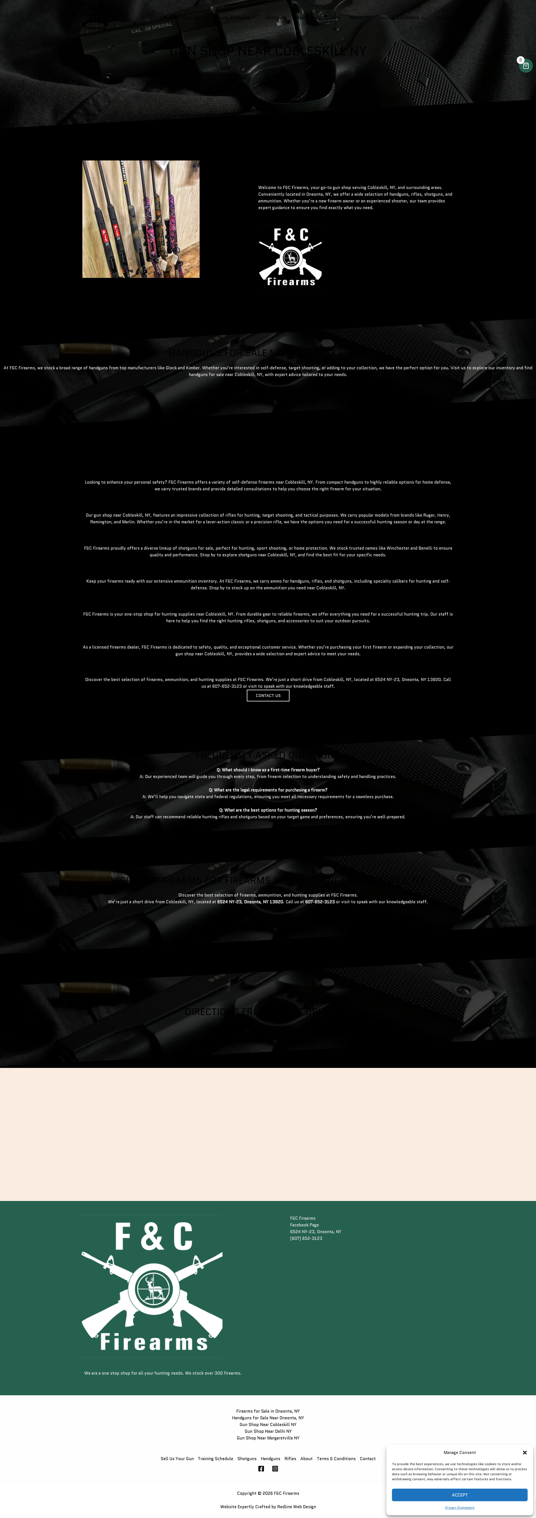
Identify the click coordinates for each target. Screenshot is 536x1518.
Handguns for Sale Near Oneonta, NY (268, 1418)
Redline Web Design (296, 1507)
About (355, 17)
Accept (460, 1495)
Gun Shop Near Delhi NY (268, 1431)
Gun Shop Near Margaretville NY (268, 1438)
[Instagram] (275, 1468)
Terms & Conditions (398, 17)
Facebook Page (304, 1225)
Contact (443, 17)
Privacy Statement (460, 1507)
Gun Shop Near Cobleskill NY (268, 1425)
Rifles (333, 17)
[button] (525, 1452)
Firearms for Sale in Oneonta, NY (268, 1411)
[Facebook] (261, 1468)
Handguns (306, 17)
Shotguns (275, 17)
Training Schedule (230, 17)
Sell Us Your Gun (183, 17)
